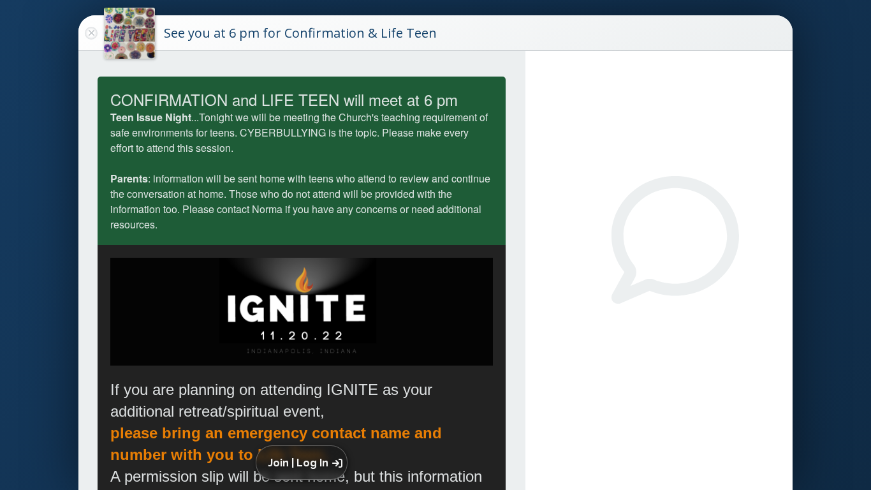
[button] (304, 462)
